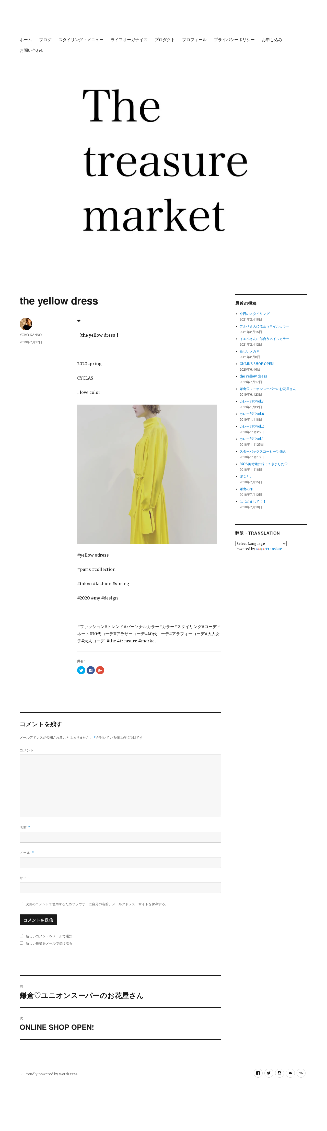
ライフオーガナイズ (129, 39)
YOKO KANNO (31, 334)
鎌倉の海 (246, 489)
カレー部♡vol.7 (251, 401)
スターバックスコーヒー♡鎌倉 (263, 451)
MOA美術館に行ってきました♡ (264, 464)
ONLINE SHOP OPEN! (257, 364)
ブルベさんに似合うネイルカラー (264, 326)
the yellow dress (253, 376)
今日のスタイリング (255, 314)
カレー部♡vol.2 (252, 426)
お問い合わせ (32, 50)
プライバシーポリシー (234, 39)
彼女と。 (246, 476)
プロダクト (165, 39)
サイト (25, 877)
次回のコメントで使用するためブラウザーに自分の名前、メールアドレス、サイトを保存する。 (97, 904)
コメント (27, 750)
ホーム (26, 39)
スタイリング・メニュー (81, 39)
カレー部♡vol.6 (252, 414)
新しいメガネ (250, 351)
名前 (25, 827)
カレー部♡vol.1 (251, 439)
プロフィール (194, 39)
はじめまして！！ (253, 501)
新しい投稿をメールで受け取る (49, 943)
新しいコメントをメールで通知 (49, 936)
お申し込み (272, 39)
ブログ (45, 39)
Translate (273, 549)
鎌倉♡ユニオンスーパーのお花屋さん (268, 389)
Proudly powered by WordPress (50, 1074)
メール (27, 852)
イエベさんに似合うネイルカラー (264, 339)
